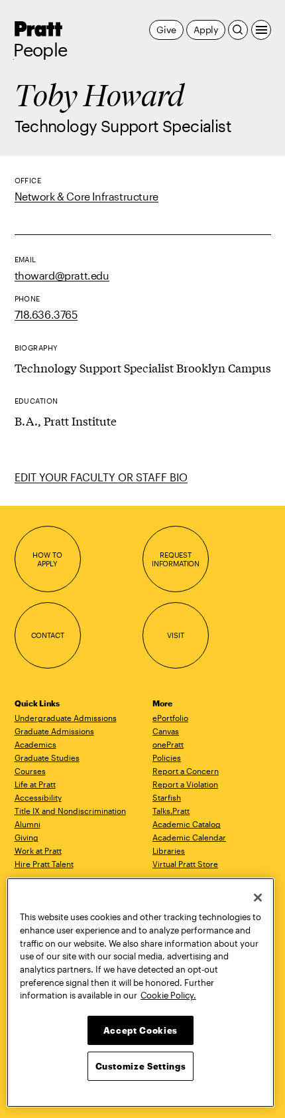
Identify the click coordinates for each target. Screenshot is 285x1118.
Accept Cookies (140, 1030)
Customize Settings (140, 1066)
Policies (166, 757)
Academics (35, 744)
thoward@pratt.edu (62, 275)
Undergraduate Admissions (66, 717)
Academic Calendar (189, 837)
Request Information (176, 559)
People (40, 50)
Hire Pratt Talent (44, 863)
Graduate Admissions (54, 731)
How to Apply (47, 559)
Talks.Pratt (171, 810)
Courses (30, 770)
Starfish (166, 797)
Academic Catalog (186, 824)
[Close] (257, 897)
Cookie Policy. (168, 995)
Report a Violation (185, 784)
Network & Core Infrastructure (86, 196)
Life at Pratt (35, 784)
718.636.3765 (46, 314)
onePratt (168, 744)
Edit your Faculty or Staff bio (101, 477)
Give (166, 29)
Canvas (165, 731)
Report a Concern (185, 770)
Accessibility (38, 797)
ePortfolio (170, 717)
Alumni (27, 824)
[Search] (238, 30)
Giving (26, 837)
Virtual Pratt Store (185, 863)
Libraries (168, 850)
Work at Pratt (38, 850)
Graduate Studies (47, 757)
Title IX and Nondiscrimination (70, 810)
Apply (206, 29)
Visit (175, 635)
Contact (47, 635)
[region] (140, 992)
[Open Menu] (261, 30)
